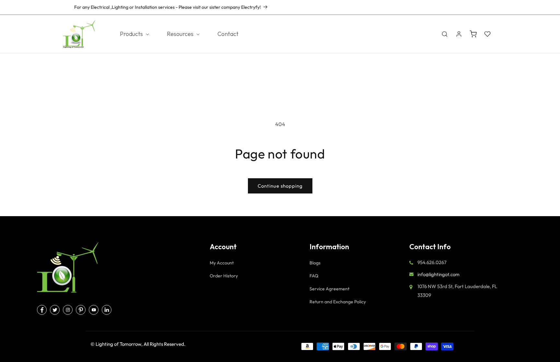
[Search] (445, 34)
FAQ (313, 276)
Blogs (315, 263)
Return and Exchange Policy (337, 302)
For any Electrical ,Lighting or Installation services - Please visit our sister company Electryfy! (167, 7)
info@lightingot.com (438, 274)
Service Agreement (329, 289)
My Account (222, 263)
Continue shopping (280, 186)
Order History (224, 276)
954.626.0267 (470, 7)
